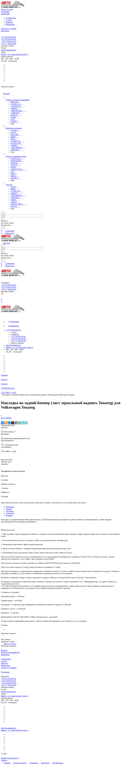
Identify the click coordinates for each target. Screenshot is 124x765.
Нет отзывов (6, 418)
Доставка (9, 511)
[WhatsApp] (19, 422)
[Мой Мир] (9, 422)
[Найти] (3, 228)
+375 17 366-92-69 (8, 44)
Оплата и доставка (8, 668)
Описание (10, 507)
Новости (9, 22)
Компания (5, 655)
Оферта (4, 760)
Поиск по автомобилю (10, 652)
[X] (12, 422)
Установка (10, 513)
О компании (11, 18)
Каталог (4, 650)
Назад (14, 332)
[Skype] (22, 422)
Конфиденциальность (10, 758)
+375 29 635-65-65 (8, 37)
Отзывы (9, 515)
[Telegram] (26, 422)
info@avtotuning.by (8, 50)
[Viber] (16, 422)
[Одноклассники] (5, 422)
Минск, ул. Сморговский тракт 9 (14, 54)
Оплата (9, 509)
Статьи (9, 20)
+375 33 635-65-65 (8, 41)
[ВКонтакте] (2, 422)
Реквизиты (10, 24)
